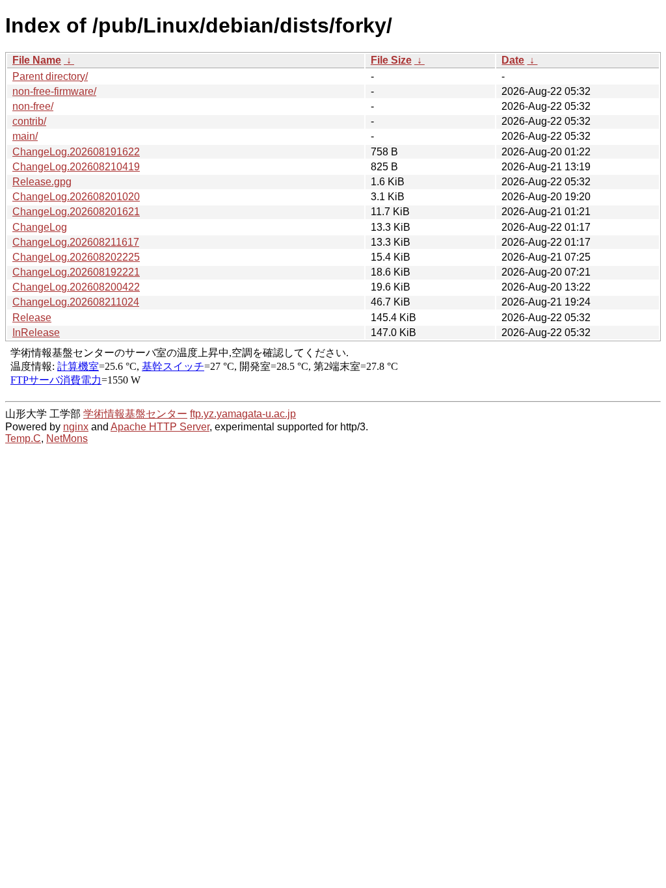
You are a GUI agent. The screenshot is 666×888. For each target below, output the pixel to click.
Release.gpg (42, 181)
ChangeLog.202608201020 (76, 196)
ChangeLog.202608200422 (76, 287)
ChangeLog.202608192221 (76, 272)
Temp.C (23, 438)
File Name (36, 60)
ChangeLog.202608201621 (76, 211)
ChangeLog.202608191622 (76, 151)
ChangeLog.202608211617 (75, 242)
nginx (75, 426)
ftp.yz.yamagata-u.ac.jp (243, 413)
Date (512, 60)
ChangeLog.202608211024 (75, 301)
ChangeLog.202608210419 (76, 166)
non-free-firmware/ (54, 91)
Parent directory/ (50, 76)
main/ (25, 136)
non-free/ (32, 106)
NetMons (67, 438)
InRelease (36, 332)
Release (31, 317)
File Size (391, 60)
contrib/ (29, 121)
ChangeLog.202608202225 (76, 257)
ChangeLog (39, 227)
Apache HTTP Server (160, 426)
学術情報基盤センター (135, 413)
